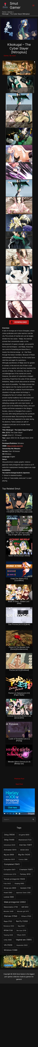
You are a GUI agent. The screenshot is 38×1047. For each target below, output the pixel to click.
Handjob (25, 888)
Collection (9, 859)
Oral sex (10, 916)
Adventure (9, 845)
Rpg (21, 926)
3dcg (9, 840)
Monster (8, 911)
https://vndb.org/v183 (15, 446)
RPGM (8, 930)
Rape (8, 921)
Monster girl (23, 911)
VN (8, 945)
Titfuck (21, 935)
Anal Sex (25, 845)
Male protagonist (15, 902)
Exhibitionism (10, 874)
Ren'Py (22, 921)
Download (20, 322)
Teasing (8, 935)
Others (26, 916)
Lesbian (9, 897)
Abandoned (24, 840)
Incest (8, 892)
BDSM (24, 850)
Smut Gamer (15, 5)
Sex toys (21, 930)
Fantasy (25, 874)
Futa (7, 883)
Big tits (24, 855)
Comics (23, 859)
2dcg (9, 834)
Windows (10, 950)
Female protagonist (14, 879)
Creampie (26, 869)
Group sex (10, 888)
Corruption (9, 869)
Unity (8, 940)
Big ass (9, 855)
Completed (12, 864)
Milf (25, 907)
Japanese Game (23, 892)
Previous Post (19, 779)
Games (6, 55)
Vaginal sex (24, 940)
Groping (19, 883)
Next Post (19, 784)
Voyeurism (22, 945)
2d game (24, 835)
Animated (10, 850)
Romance (9, 926)
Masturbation (11, 907)
